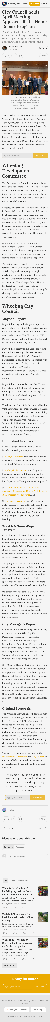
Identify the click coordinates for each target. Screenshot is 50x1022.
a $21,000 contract (14, 456)
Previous (10, 828)
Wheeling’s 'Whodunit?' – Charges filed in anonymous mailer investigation (17, 943)
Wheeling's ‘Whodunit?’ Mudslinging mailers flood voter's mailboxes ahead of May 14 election (17, 891)
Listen (44, 48)
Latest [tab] (12, 880)
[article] (25, 897)
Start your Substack (18, 1009)
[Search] (45, 880)
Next (41, 828)
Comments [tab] (8, 847)
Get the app (38, 1009)
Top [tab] (5, 880)
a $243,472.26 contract (16, 470)
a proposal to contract (16, 501)
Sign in (44, 4)
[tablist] (13, 847)
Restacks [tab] (20, 847)
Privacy (27, 1000)
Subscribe (34, 4)
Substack (12, 1016)
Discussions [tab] (23, 880)
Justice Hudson (15, 47)
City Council (38, 756)
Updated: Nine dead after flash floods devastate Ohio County (17, 917)
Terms (34, 1000)
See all (7, 965)
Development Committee (14, 756)
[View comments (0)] (14, 55)
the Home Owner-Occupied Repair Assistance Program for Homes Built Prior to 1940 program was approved (24, 491)
